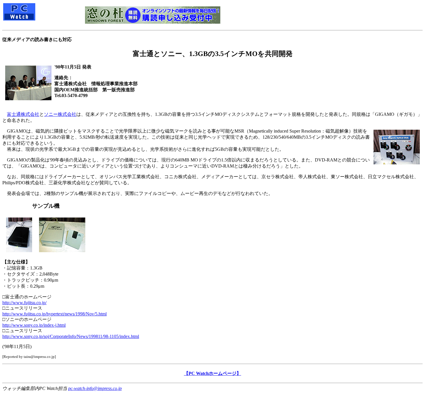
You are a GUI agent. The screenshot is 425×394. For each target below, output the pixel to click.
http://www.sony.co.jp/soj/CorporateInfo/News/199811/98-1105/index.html (70, 336)
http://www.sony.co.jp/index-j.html (34, 325)
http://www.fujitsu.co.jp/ (24, 302)
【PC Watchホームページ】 (212, 373)
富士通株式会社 (23, 114)
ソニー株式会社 (60, 114)
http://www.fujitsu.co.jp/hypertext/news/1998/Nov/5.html (54, 313)
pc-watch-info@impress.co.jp (95, 388)
